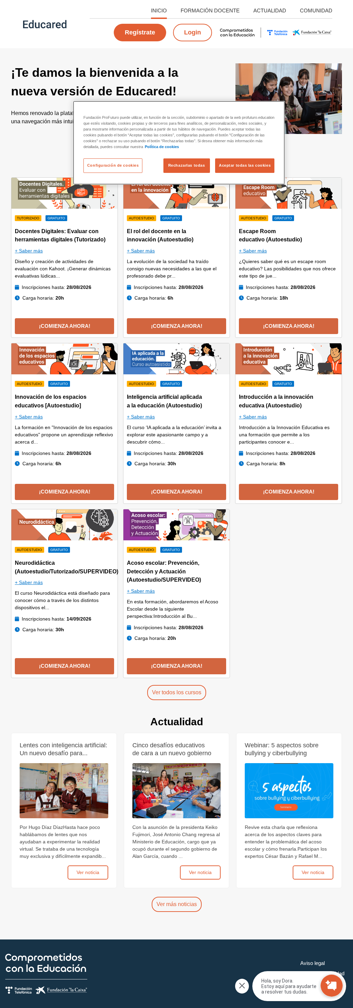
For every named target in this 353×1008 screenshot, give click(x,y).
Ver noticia (88, 872)
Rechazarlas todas (186, 165)
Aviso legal (312, 963)
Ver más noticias (177, 904)
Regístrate (140, 32)
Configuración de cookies (113, 165)
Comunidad (316, 10)
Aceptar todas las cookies (245, 165)
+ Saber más (29, 250)
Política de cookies (162, 147)
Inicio (159, 10)
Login (192, 32)
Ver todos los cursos (176, 692)
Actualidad (269, 10)
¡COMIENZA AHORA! (64, 326)
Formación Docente (210, 10)
